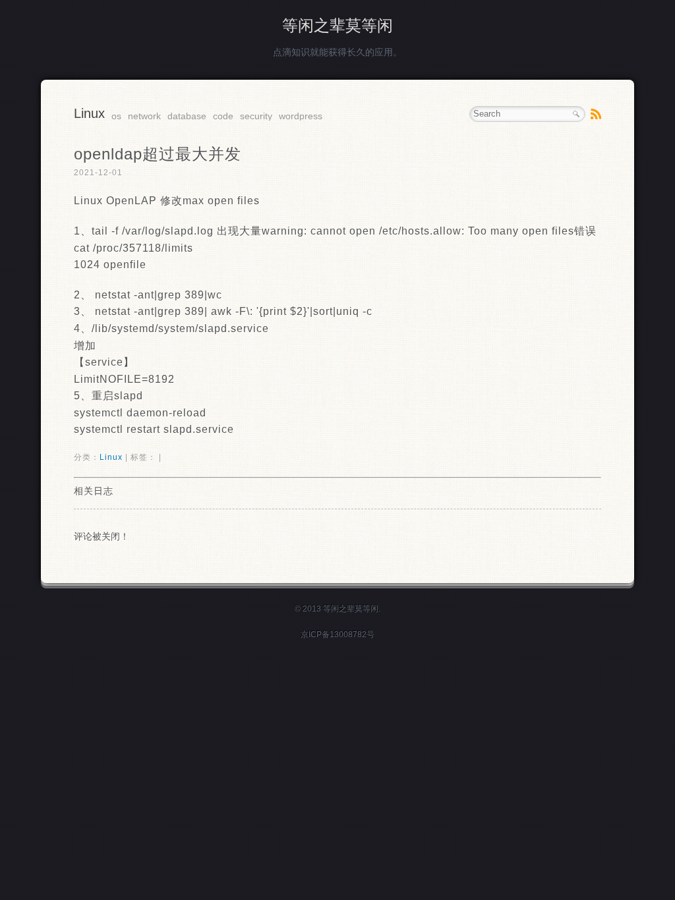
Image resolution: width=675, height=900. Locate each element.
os (116, 116)
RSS (596, 114)
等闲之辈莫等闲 (337, 25)
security (256, 116)
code (223, 116)
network (144, 116)
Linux (89, 113)
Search (576, 114)
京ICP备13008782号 (337, 634)
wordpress (300, 116)
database (186, 116)
